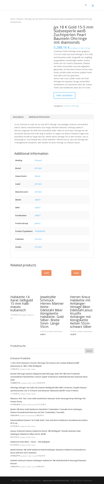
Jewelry (37, 223)
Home (12, 19)
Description (18, 117)
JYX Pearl (38, 168)
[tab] (18, 117)
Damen (37, 176)
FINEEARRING (40, 231)
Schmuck (19, 19)
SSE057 (37, 200)
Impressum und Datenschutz (56, 480)
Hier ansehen (64, 95)
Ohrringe (28, 19)
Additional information (39, 117)
